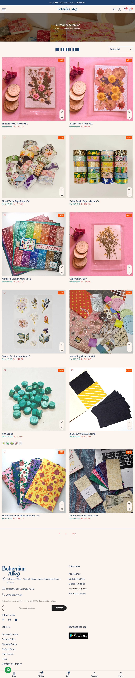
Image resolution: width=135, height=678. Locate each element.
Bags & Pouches (77, 578)
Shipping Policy (9, 644)
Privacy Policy (8, 639)
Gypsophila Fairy (78, 279)
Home (58, 28)
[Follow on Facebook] (3, 619)
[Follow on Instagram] (9, 619)
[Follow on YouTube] (16, 619)
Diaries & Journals (77, 583)
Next (74, 533)
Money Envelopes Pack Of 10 (83, 516)
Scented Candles (77, 593)
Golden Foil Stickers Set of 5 (16, 356)
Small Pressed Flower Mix (15, 124)
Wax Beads (7, 434)
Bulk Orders (7, 654)
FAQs (4, 658)
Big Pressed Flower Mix (81, 124)
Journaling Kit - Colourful (82, 356)
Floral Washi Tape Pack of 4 (15, 201)
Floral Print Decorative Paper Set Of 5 (21, 516)
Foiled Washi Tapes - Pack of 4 (84, 201)
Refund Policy (9, 649)
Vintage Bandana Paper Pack (16, 279)
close (3, 3)
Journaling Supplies (78, 588)
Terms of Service (10, 634)
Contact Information (12, 663)
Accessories (74, 573)
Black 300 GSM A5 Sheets (82, 434)
